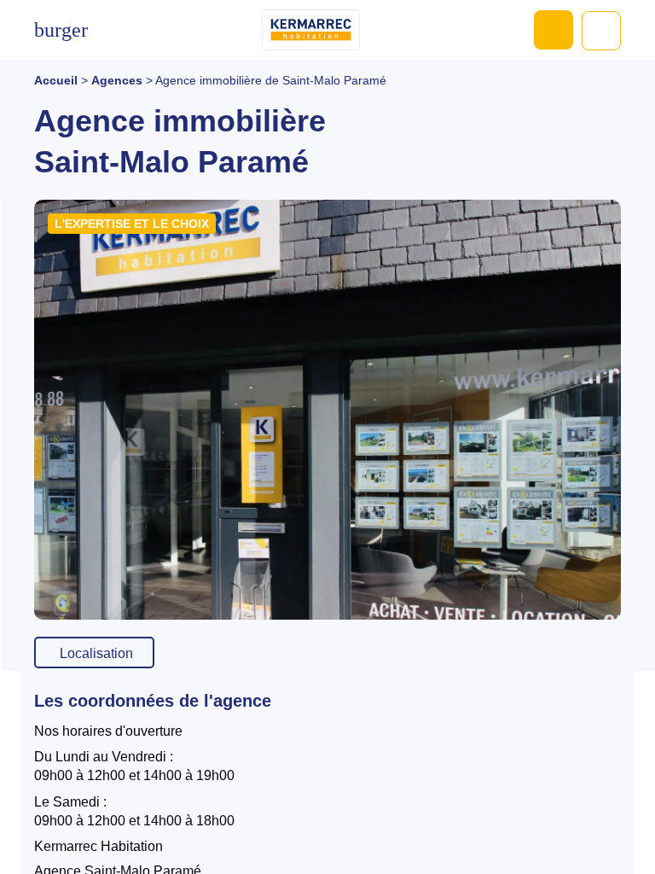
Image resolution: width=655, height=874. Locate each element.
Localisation (96, 653)
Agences (116, 80)
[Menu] (61, 30)
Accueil (56, 80)
